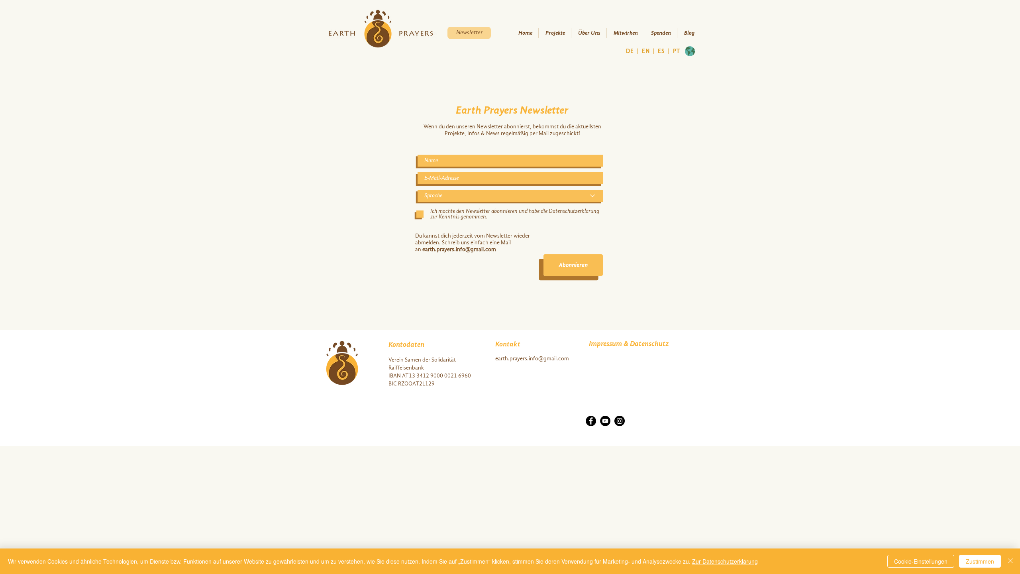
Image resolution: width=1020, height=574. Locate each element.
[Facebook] (591, 421)
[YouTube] (605, 421)
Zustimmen (980, 561)
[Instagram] (619, 421)
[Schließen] (1010, 561)
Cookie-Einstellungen (920, 561)
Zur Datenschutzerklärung (725, 561)
